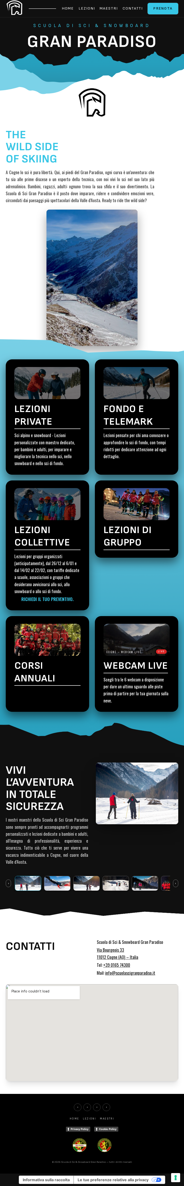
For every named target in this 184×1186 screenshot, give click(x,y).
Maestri (109, 8)
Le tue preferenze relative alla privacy (113, 1179)
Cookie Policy (107, 1129)
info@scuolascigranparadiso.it (130, 973)
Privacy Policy (79, 1129)
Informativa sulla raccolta (46, 1179)
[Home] (14, 8)
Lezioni (87, 8)
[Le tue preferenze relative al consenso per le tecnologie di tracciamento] (175, 1177)
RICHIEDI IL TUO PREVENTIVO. (47, 599)
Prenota (162, 8)
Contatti (133, 8)
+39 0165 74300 (116, 965)
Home (68, 8)
